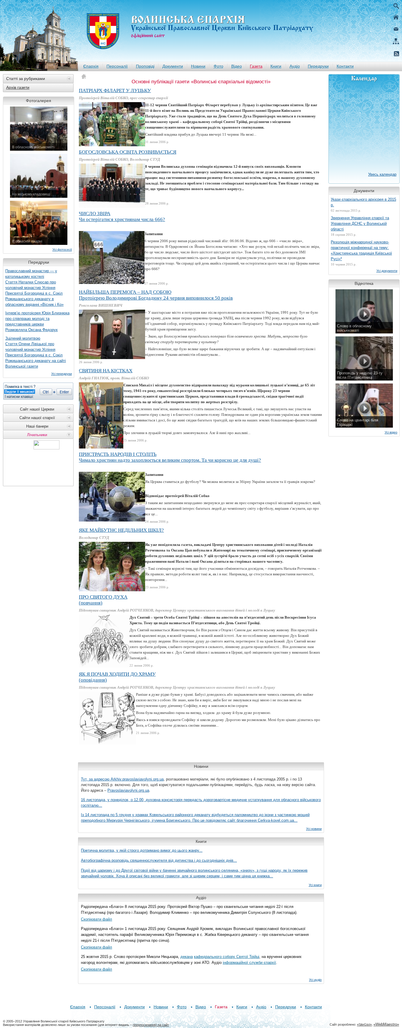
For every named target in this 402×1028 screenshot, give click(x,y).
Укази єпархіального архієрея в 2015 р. (363, 202)
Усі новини (314, 829)
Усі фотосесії (62, 249)
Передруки (318, 66)
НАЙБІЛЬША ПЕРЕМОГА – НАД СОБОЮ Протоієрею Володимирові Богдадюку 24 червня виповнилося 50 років (156, 295)
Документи (172, 66)
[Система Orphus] (38, 391)
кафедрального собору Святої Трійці (226, 956)
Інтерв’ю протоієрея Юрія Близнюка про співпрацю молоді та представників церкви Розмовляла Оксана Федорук (37, 321)
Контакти (345, 66)
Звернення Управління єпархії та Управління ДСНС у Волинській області (360, 223)
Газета (256, 66)
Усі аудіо (315, 980)
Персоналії (117, 66)
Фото (218, 66)
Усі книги (315, 885)
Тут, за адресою (96, 779)
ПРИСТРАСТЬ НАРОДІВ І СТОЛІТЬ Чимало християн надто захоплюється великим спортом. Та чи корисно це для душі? (170, 457)
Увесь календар (382, 174)
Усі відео (391, 432)
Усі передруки (61, 374)
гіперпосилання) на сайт (151, 1025)
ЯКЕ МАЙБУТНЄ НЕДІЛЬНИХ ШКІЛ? (121, 530)
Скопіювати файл (96, 919)
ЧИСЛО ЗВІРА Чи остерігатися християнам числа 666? (122, 216)
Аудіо (295, 66)
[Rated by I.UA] (46, 447)
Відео (236, 66)
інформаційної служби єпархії (249, 962)
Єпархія (91, 66)
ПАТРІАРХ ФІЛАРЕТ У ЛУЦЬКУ (115, 90)
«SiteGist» (364, 1024)
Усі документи (386, 271)
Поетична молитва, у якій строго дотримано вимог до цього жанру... (141, 850)
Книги (275, 66)
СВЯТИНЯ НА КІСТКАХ (105, 370)
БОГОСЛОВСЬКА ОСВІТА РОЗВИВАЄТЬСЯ (127, 152)
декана (186, 956)
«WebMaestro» (386, 1024)
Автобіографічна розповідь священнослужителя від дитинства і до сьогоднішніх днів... (159, 860)
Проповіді (145, 66)
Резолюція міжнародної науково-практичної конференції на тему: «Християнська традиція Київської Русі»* (361, 250)
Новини (198, 66)
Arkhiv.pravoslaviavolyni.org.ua (137, 779)
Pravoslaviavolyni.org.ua (128, 790)
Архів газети (17, 87)
